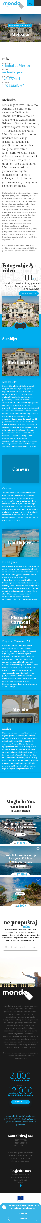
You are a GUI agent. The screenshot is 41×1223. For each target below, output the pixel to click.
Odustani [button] (23, 1213)
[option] (20, 311)
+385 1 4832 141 (20, 1146)
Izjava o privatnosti (13, 1122)
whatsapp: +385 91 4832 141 (20, 1155)
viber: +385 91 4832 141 (20, 1158)
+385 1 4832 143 (20, 1143)
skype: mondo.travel (20, 1161)
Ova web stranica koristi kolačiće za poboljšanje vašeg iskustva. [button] (23, 1206)
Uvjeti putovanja (29, 1119)
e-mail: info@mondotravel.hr (20, 1152)
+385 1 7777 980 (20, 1140)
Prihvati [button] (23, 1219)
